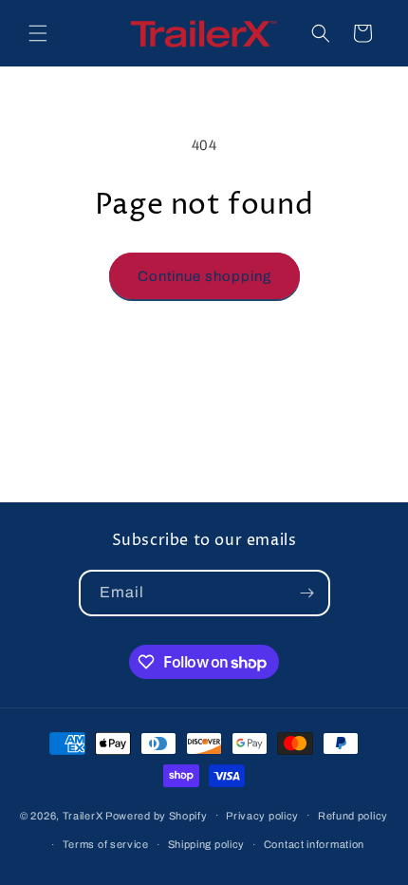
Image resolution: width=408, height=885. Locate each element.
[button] (38, 33)
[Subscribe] (307, 593)
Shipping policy (207, 844)
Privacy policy (262, 815)
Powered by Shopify (156, 814)
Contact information (314, 844)
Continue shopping (204, 276)
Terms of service (106, 844)
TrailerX (83, 814)
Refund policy (353, 815)
